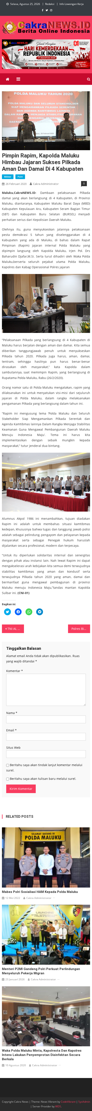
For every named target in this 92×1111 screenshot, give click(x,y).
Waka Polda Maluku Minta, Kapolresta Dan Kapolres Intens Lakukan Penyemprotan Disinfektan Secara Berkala (42, 1055)
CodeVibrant (68, 1102)
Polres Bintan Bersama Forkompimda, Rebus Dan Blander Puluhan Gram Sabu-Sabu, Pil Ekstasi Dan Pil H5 (80, 629)
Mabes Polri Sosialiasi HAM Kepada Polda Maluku (40, 892)
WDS (58, 1106)
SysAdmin (84, 1102)
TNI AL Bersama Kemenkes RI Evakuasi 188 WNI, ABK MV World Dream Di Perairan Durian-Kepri (15, 629)
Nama (11, 713)
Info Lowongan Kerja (71, 4)
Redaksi (49, 4)
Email (11, 730)
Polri (20, 176)
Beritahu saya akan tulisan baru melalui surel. (43, 779)
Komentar (14, 671)
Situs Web (13, 748)
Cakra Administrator (46, 184)
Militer (7, 176)
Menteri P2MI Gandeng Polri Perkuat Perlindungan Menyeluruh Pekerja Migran (41, 971)
